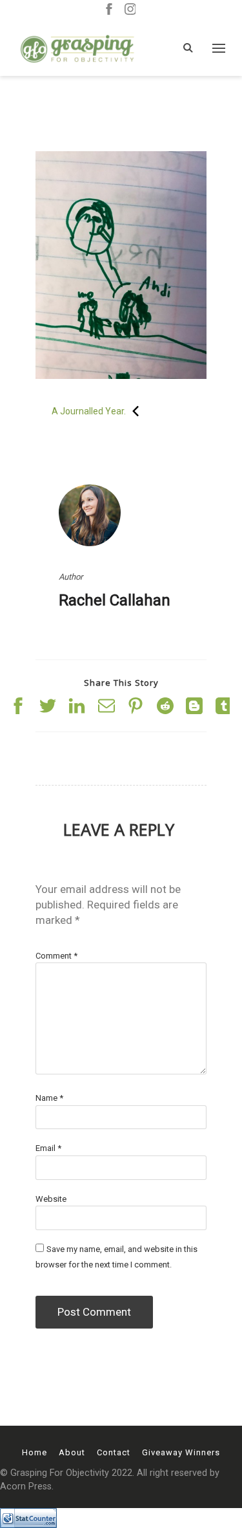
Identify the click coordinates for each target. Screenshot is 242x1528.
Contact (113, 1452)
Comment (56, 956)
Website (50, 1199)
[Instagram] (130, 10)
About (72, 1452)
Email (48, 1148)
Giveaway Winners (181, 1452)
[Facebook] (109, 10)
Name (49, 1098)
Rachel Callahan (114, 600)
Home (34, 1452)
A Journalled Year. (89, 411)
